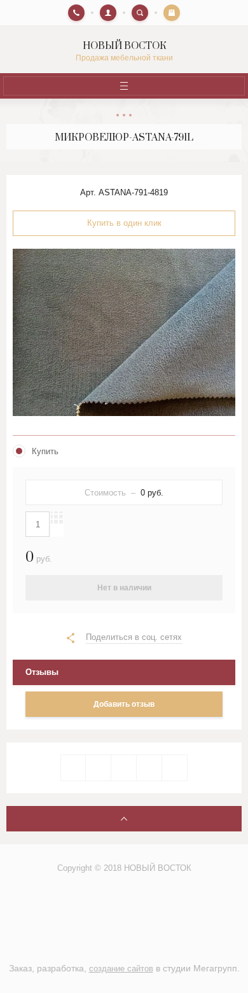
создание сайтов (121, 968)
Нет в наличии (124, 587)
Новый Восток (124, 46)
